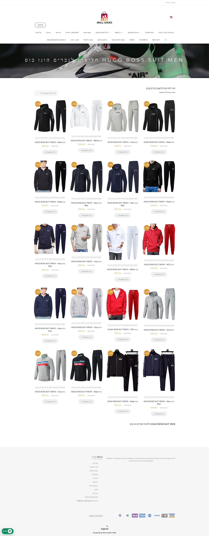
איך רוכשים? (94, 467)
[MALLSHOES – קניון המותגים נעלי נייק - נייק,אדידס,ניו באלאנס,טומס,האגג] (104, 17)
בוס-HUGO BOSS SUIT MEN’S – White (86, 140)
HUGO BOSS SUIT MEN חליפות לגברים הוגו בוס (50, 138)
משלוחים (95, 474)
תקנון (96, 489)
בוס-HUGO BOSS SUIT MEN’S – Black (50, 142)
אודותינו (95, 463)
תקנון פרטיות (93, 486)
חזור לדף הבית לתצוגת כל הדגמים (160, 88)
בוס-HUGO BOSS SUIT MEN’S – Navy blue (50, 329)
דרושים (95, 482)
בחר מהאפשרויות (50, 152)
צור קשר (95, 493)
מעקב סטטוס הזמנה (91, 497)
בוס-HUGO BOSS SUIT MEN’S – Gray (123, 142)
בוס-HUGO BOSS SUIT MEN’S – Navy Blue (86, 204)
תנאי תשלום (94, 471)
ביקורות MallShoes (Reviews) (87, 501)
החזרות (95, 478)
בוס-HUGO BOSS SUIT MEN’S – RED (159, 264)
